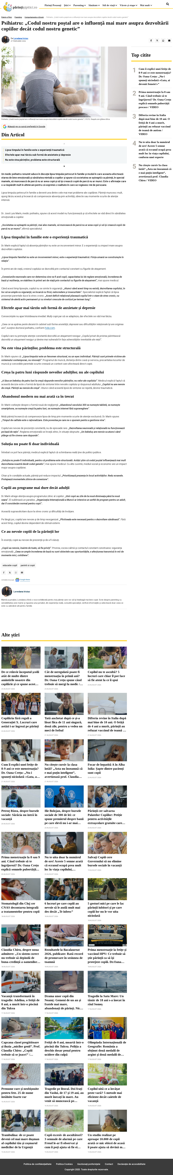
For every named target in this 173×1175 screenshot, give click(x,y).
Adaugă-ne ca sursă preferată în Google (26, 126)
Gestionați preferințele (88, 1164)
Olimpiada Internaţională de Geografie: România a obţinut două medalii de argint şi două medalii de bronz (107, 1049)
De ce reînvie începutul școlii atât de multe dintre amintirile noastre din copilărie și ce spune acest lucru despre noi (20, 678)
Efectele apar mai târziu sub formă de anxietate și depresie (38, 154)
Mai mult (145, 5)
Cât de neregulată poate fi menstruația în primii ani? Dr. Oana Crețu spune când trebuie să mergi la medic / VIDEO (63, 678)
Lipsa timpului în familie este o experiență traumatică (34, 149)
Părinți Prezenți (53, 5)
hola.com (50, 327)
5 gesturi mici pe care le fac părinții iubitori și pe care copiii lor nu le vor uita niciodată (106, 909)
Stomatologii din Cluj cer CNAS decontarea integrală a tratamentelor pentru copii (20, 907)
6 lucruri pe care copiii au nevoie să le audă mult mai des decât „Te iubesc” (62, 907)
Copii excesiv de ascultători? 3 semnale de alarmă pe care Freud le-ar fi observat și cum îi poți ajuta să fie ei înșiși (64, 1141)
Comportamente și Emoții (34, 17)
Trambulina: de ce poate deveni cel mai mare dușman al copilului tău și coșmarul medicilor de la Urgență (20, 1141)
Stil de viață (108, 5)
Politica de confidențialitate (37, 1164)
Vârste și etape (127, 5)
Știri (66, 5)
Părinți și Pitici (6, 17)
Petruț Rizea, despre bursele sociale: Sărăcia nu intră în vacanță (20, 815)
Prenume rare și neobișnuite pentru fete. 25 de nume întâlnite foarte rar (20, 1093)
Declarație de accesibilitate (131, 1164)
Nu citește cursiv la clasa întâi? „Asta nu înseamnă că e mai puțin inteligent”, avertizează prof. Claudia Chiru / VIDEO (64, 771)
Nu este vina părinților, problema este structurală (32, 159)
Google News (25, 580)
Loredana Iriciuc (21, 38)
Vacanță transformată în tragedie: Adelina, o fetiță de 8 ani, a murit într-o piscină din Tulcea (20, 1002)
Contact (109, 1164)
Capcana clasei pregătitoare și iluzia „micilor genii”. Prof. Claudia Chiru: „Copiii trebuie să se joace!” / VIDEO (20, 1049)
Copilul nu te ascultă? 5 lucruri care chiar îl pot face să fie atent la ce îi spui (106, 676)
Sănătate (93, 5)
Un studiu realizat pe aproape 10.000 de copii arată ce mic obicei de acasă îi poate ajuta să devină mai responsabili (106, 1141)
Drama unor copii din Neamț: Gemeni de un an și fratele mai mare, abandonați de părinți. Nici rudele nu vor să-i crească (63, 1002)
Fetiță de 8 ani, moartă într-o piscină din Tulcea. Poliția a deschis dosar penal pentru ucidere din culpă (64, 1048)
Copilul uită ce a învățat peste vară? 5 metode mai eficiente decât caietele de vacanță (105, 1095)
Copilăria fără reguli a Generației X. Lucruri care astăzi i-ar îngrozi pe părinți (20, 722)
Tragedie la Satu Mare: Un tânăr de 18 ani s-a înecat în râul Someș (106, 1000)
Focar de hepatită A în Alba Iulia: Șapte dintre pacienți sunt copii (106, 768)
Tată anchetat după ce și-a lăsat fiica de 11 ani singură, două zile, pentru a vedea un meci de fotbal (63, 724)
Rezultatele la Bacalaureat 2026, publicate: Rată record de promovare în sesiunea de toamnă (64, 956)
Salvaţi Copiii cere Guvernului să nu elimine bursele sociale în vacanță (105, 861)
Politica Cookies (64, 1164)
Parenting (78, 5)
